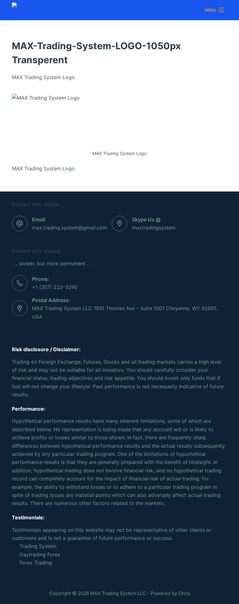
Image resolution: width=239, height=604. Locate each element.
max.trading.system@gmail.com (69, 227)
